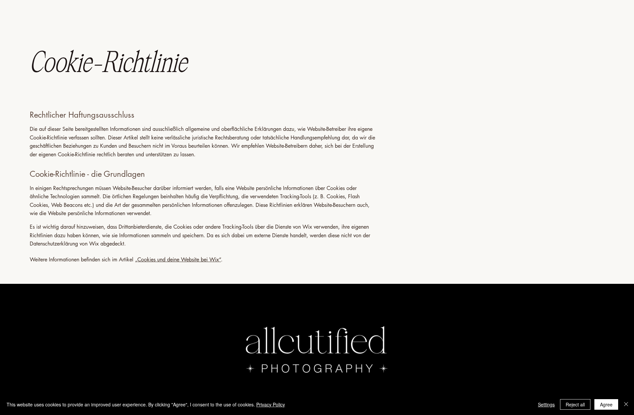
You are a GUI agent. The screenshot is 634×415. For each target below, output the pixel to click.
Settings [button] (546, 404)
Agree (606, 404)
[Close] (626, 404)
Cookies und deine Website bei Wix (178, 259)
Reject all (575, 404)
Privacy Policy (270, 404)
